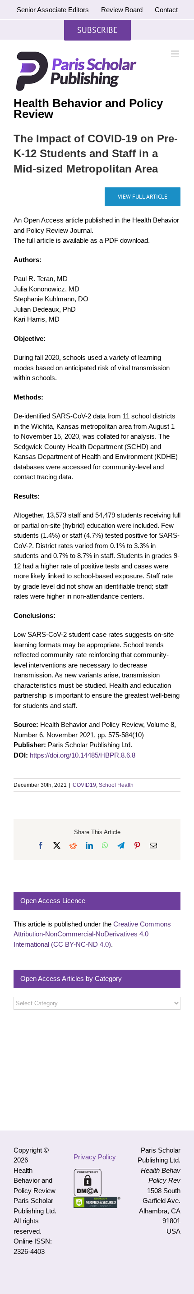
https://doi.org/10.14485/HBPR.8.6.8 (82, 755)
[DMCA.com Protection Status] (88, 1173)
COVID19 (84, 785)
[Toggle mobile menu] (175, 54)
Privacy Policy (95, 1157)
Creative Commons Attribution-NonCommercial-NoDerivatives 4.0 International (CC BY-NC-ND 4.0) (92, 934)
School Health (116, 785)
